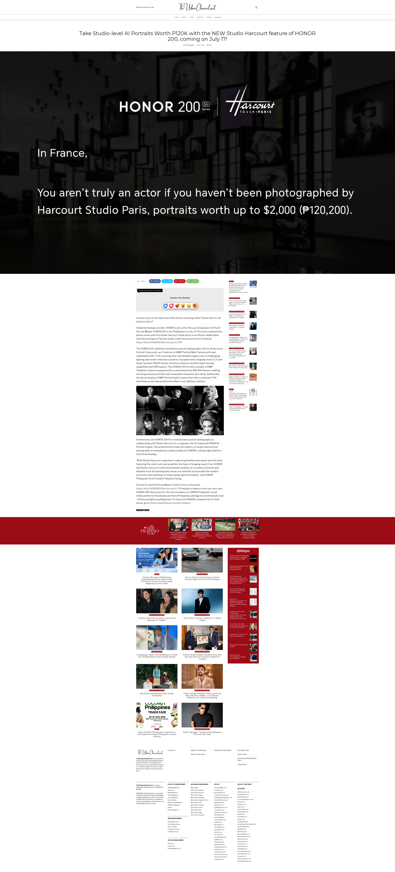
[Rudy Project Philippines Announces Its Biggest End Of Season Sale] (253, 558)
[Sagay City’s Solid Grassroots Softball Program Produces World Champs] (202, 525)
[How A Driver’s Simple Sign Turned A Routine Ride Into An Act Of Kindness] (253, 301)
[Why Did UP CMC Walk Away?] (253, 647)
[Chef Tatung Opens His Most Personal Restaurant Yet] (253, 568)
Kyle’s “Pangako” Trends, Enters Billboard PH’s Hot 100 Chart (238, 408)
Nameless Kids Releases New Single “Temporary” (238, 367)
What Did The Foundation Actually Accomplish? (237, 656)
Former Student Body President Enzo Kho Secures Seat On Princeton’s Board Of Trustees (237, 354)
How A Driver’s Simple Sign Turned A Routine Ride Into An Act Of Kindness (237, 303)
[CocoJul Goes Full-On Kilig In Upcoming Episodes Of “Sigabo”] (253, 314)
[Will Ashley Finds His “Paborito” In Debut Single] (253, 326)
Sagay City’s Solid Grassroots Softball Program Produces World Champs (202, 535)
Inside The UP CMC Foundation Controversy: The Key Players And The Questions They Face (238, 615)
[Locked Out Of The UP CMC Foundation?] (253, 637)
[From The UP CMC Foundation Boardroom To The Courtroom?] (253, 626)
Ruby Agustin (189, 45)
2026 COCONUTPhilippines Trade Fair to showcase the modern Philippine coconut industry (238, 395)
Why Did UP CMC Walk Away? (239, 646)
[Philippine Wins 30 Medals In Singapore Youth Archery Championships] (248, 525)
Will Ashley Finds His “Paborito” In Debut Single (237, 327)
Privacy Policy (242, 754)
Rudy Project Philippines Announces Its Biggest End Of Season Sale (239, 557)
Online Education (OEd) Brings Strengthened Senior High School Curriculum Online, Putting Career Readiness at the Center (238, 288)
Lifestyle (147, 510)
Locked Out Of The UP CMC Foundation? (238, 635)
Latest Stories (140, 510)
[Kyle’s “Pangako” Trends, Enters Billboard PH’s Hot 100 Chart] (253, 407)
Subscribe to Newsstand (222, 750)
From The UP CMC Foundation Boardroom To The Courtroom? (239, 625)
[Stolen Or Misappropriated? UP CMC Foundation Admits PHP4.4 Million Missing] (253, 601)
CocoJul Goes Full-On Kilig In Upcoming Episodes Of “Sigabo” (237, 315)
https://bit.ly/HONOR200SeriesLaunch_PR (158, 342)
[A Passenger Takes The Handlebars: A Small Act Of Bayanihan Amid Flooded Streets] (253, 337)
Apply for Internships (198, 754)
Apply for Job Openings (198, 750)
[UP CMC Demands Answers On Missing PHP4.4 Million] (253, 591)
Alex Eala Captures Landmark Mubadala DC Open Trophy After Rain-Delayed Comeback (225, 535)
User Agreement (243, 750)
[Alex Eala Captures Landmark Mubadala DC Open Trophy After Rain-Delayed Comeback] (225, 525)
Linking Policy (242, 764)
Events (231, 281)
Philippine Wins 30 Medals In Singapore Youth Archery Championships (249, 535)
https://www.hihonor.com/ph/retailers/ (170, 503)
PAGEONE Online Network (236, 311)
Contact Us (171, 750)
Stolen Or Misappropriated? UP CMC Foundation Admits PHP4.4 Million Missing (238, 602)
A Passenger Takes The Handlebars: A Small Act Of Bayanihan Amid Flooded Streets (238, 339)
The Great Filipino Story (236, 348)
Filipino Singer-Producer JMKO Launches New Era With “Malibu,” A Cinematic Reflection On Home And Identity (238, 380)
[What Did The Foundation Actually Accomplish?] (253, 657)
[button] (256, 7)
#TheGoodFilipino (234, 298)
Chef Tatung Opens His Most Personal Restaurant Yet (239, 567)
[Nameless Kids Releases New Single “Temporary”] (253, 366)
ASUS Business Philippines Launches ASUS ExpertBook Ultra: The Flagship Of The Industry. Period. (239, 579)
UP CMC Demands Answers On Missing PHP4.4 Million (237, 590)
